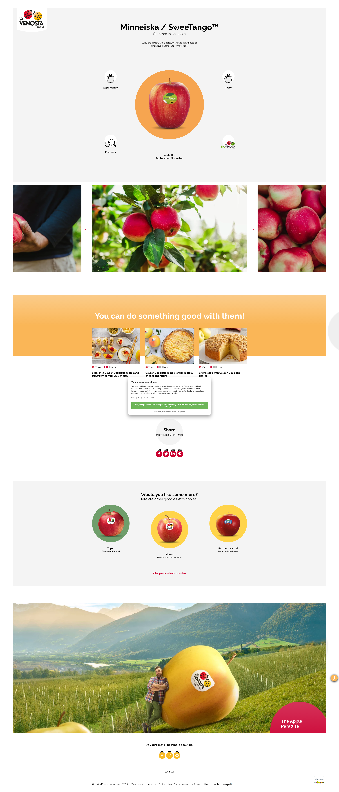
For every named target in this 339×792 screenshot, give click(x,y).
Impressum (151, 784)
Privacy (177, 784)
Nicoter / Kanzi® (228, 548)
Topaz (111, 548)
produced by (219, 784)
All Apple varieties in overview (169, 573)
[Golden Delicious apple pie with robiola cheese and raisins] (169, 346)
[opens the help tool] (334, 678)
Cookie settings (165, 784)
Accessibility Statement (192, 784)
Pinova (169, 554)
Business (169, 771)
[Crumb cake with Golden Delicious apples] (223, 346)
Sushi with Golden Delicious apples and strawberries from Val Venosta (115, 374)
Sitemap (207, 784)
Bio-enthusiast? (228, 158)
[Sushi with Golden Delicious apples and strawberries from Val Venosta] (116, 346)
